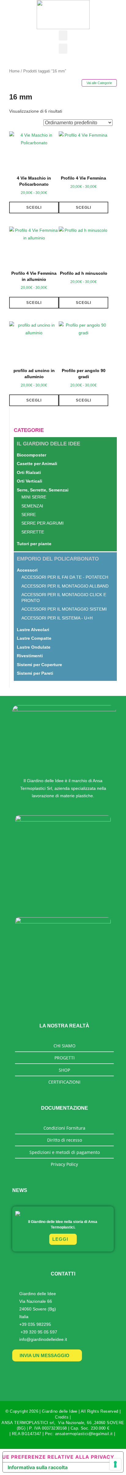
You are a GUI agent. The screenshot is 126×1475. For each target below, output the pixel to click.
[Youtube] (48, 1374)
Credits (62, 1417)
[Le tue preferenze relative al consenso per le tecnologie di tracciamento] (115, 1464)
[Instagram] (78, 1374)
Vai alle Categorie (99, 83)
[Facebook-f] (63, 1374)
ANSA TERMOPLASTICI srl (28, 1422)
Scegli (34, 207)
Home (14, 71)
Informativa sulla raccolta (38, 1467)
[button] (63, 35)
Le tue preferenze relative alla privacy (58, 1457)
